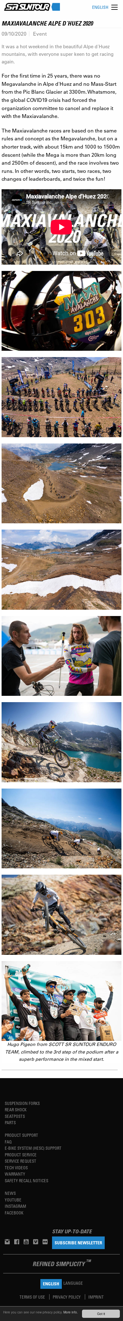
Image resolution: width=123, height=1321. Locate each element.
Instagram (15, 1206)
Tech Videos (16, 1167)
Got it (101, 1313)
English (100, 7)
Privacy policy (67, 1297)
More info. (70, 1312)
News (10, 1193)
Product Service (21, 1154)
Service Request (20, 1161)
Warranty (15, 1174)
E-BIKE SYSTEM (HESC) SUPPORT (33, 1148)
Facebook (14, 1212)
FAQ (8, 1141)
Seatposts (15, 1116)
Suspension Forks (22, 1103)
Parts (10, 1122)
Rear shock (15, 1109)
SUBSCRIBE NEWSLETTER (78, 1242)
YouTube (13, 1199)
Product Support (21, 1135)
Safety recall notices (26, 1180)
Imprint (96, 1297)
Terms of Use (33, 1297)
